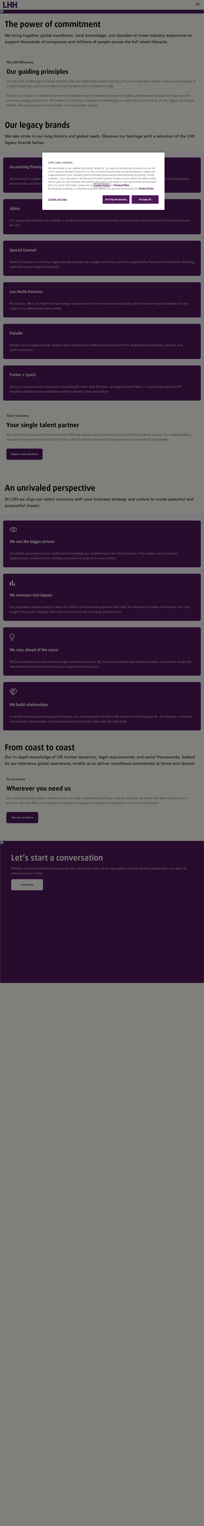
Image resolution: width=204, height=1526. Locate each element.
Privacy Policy (121, 185)
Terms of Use (146, 188)
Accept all (145, 199)
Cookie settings (57, 199)
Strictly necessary (116, 199)
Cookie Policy (101, 185)
